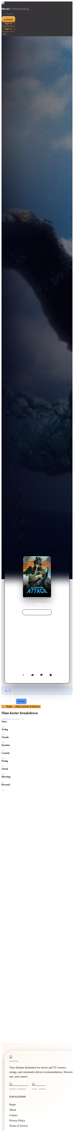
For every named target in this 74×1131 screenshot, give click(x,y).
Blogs (26, 9)
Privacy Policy (17, 1120)
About (12, 1109)
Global (21, 701)
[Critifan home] (37, 5)
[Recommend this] (32, 675)
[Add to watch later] (23, 675)
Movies (5, 9)
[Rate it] (50, 675)
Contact (13, 1115)
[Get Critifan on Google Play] (42, 1086)
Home (21, 604)
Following (9, 701)
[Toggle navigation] (5, 34)
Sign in (8, 23)
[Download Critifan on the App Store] (19, 1086)
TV (11, 9)
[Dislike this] (41, 675)
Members (18, 9)
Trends (8, 19)
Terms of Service (18, 1125)
